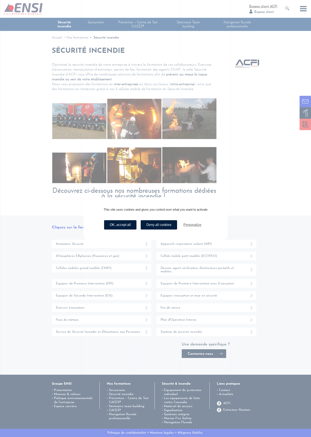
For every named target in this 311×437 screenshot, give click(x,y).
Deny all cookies (158, 225)
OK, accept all (120, 225)
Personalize (192, 225)
